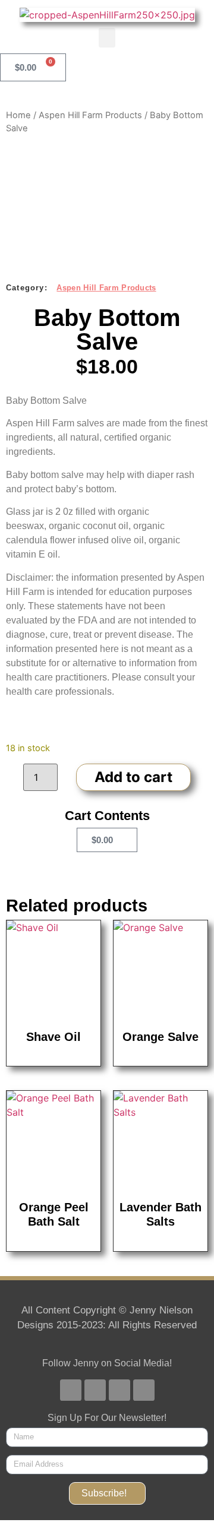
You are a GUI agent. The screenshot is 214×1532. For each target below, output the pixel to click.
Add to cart (133, 777)
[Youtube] (95, 1390)
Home (18, 115)
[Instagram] (119, 1390)
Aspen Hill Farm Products (90, 115)
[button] (107, 38)
